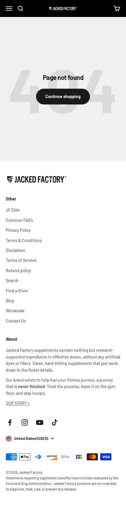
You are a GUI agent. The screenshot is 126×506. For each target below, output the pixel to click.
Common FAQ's (19, 220)
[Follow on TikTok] (55, 422)
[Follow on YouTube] (40, 422)
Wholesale (15, 310)
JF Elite (13, 209)
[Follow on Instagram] (25, 422)
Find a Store (17, 290)
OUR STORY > (18, 403)
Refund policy (18, 270)
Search (12, 280)
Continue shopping (63, 96)
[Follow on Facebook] (10, 422)
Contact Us (16, 320)
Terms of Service (21, 260)
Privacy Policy (18, 230)
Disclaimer (15, 250)
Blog (10, 300)
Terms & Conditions (24, 240)
